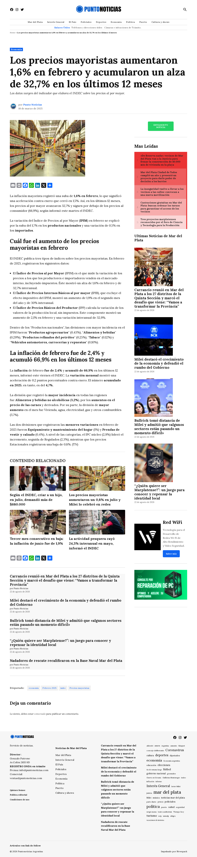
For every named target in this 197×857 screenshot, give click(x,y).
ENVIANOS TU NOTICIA (160, 126)
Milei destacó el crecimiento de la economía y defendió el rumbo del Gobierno (65, 602)
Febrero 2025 (49, 688)
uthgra (172, 816)
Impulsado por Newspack (174, 851)
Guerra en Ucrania (154, 778)
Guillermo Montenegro (171, 778)
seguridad (180, 807)
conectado (40, 713)
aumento (173, 746)
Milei (149, 797)
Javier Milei (175, 786)
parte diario (151, 802)
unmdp (166, 816)
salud (171, 806)
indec (63, 688)
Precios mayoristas (79, 688)
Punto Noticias (32, 104)
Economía (116, 22)
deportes (161, 755)
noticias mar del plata (173, 797)
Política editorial (18, 795)
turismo (152, 815)
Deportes (101, 22)
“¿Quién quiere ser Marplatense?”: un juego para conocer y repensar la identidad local (60, 642)
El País (72, 22)
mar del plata (167, 792)
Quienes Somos (17, 790)
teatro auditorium (165, 812)
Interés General (55, 22)
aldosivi (150, 746)
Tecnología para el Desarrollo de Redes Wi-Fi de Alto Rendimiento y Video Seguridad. (174, 537)
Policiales (86, 22)
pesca (160, 801)
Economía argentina (171, 761)
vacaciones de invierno (155, 820)
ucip (160, 816)
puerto (164, 807)
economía (34, 688)
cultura (150, 755)
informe (159, 781)
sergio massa (152, 812)
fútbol (167, 769)
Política (130, 22)
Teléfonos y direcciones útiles (86, 27)
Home (12, 32)
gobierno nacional (156, 773)
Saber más (171, 553)
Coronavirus (174, 750)
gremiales (171, 773)
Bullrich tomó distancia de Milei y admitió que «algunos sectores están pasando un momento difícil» (65, 622)
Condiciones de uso (19, 799)
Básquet (181, 746)
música (156, 797)
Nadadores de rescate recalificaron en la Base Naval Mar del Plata (66, 660)
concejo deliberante (155, 750)
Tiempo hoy (178, 812)
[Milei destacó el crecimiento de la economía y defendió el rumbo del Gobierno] (153, 337)
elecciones (164, 765)
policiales (170, 801)
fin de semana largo (154, 770)
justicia (149, 793)
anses (157, 745)
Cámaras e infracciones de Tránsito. (122, 27)
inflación (150, 781)
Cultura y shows (160, 22)
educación (151, 765)
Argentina (165, 746)
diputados (175, 755)
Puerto (143, 22)
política (153, 806)
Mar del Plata (35, 22)
